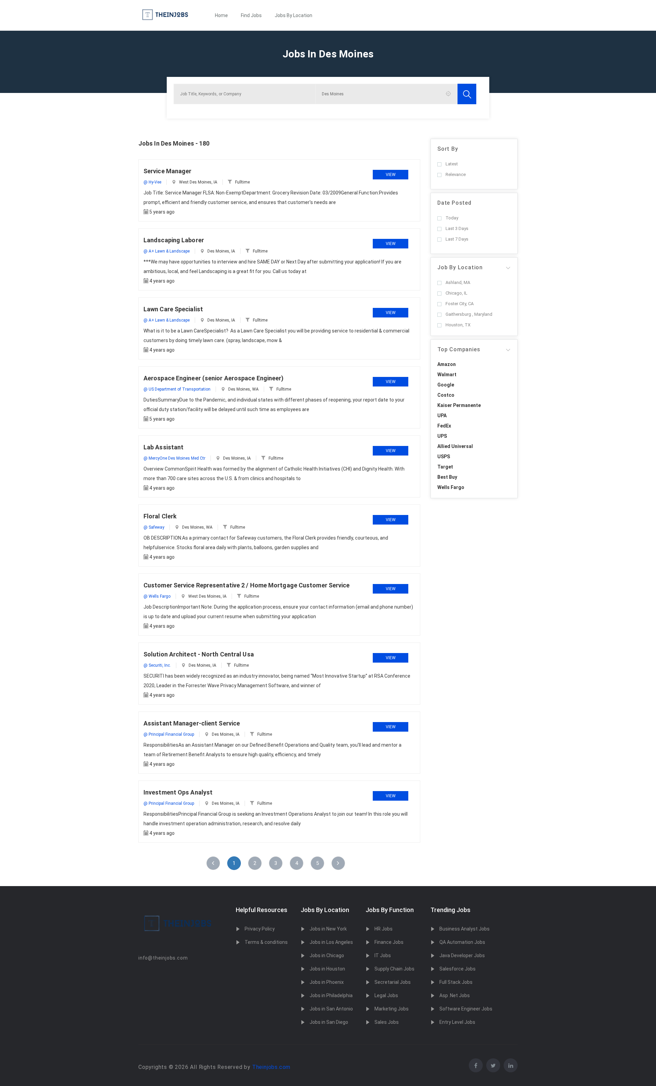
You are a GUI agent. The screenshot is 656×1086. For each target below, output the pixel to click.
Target (445, 467)
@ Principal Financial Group (169, 734)
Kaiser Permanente (459, 405)
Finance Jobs (389, 942)
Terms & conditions (266, 942)
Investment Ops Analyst (178, 792)
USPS (443, 456)
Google (445, 385)
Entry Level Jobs (457, 1022)
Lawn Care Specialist (173, 309)
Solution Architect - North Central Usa (199, 654)
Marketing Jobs (391, 1009)
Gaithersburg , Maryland (469, 314)
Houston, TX (458, 324)
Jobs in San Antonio (331, 1009)
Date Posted (454, 203)
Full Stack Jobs (456, 982)
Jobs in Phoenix (327, 982)
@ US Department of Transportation (177, 389)
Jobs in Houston (327, 969)
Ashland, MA (458, 282)
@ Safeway (154, 527)
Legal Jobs (386, 995)
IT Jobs (382, 955)
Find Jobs (251, 15)
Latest (452, 163)
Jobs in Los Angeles (331, 942)
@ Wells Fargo (157, 596)
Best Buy (447, 477)
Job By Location (460, 267)
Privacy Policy (260, 929)
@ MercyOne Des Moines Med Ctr (174, 458)
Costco (445, 395)
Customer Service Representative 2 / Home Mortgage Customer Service (247, 585)
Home (221, 15)
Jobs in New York (328, 929)
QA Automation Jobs (462, 942)
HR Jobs (383, 929)
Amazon (446, 364)
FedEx (444, 426)
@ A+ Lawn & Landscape (167, 251)
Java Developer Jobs (462, 955)
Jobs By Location (293, 15)
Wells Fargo (450, 487)
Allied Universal (455, 446)
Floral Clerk (160, 516)
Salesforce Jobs (457, 969)
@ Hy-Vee (152, 182)
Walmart (446, 374)
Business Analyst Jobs (464, 929)
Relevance (456, 174)
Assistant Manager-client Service (192, 723)
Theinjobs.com (271, 1067)
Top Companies (458, 349)
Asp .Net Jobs (454, 995)
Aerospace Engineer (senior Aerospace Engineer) (214, 378)
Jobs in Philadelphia (331, 995)
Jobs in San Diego (329, 1022)
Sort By (447, 149)
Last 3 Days (457, 228)
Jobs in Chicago (327, 955)
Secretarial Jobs (392, 982)
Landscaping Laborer (174, 240)
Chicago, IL (456, 293)
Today (452, 217)
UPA (442, 415)
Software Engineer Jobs (465, 1009)
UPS (442, 436)
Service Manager (168, 171)
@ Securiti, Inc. (157, 665)
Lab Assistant (163, 447)
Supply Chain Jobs (394, 969)
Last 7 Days (457, 239)
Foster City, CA (460, 303)
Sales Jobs (386, 1022)
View (391, 174)
